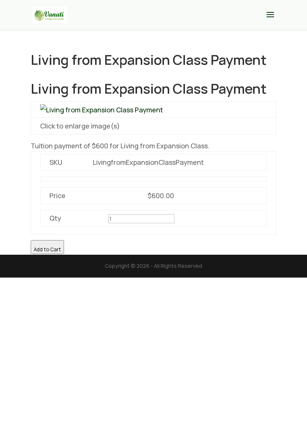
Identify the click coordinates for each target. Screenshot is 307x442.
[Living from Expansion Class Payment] (101, 109)
